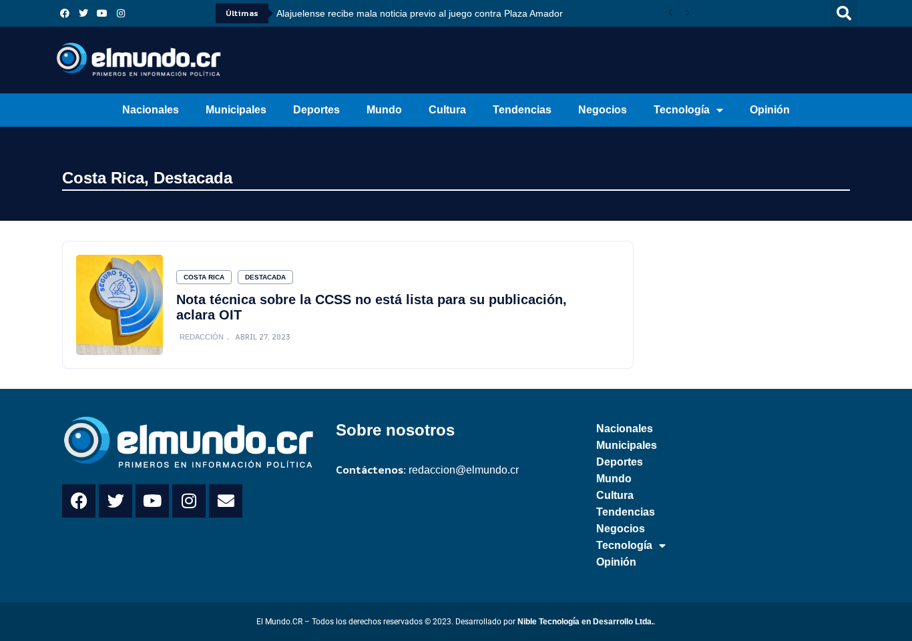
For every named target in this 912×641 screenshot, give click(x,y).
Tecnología (682, 109)
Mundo (384, 109)
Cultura (447, 109)
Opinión (770, 109)
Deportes (316, 109)
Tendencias (522, 109)
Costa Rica (103, 178)
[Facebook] (64, 13)
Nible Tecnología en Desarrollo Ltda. (585, 621)
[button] (844, 13)
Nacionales (150, 109)
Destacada (193, 178)
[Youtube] (102, 13)
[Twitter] (83, 13)
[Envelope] (225, 501)
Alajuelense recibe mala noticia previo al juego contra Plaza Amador (419, 13)
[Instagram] (120, 13)
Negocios (602, 109)
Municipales (236, 109)
